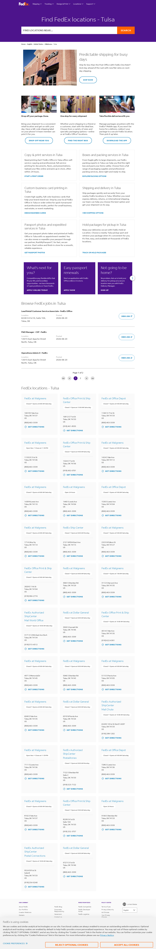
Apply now (69, 290)
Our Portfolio (23, 909)
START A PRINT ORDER (33, 176)
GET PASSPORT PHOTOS (34, 252)
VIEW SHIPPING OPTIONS (92, 213)
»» (93, 378)
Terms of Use (106, 907)
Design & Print (62, 4)
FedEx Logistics (83, 914)
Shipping (36, 4)
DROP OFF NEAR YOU (37, 139)
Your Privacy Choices (106, 916)
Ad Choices (105, 912)
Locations (77, 4)
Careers (21, 915)
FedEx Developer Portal (84, 910)
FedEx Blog (58, 907)
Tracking (48, 4)
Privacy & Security (108, 909)
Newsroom (58, 914)
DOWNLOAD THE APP (115, 139)
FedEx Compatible (84, 907)
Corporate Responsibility (59, 910)
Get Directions (34, 427)
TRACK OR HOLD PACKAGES (94, 252)
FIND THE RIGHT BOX (76, 139)
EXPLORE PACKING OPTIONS (94, 176)
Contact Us (58, 917)
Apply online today (37, 290)
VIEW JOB (125, 316)
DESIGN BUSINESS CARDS (35, 213)
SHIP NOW (86, 79)
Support (89, 4)
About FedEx (23, 907)
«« (63, 378)
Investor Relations (25, 912)
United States (132, 904)
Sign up (105, 290)
